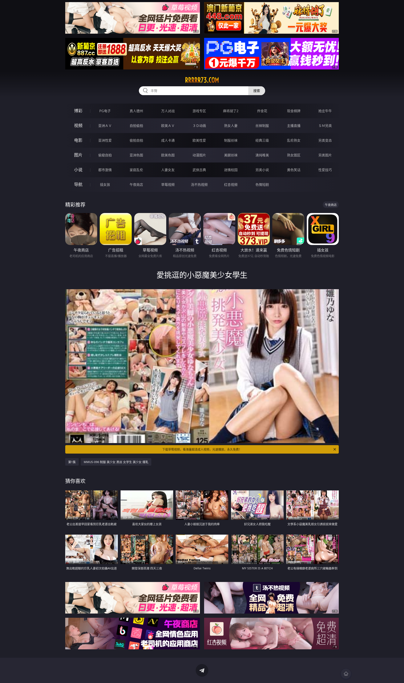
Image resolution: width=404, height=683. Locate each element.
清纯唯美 (262, 155)
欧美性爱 (199, 140)
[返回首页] (346, 674)
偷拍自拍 (136, 140)
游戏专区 (199, 111)
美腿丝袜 (231, 155)
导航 (78, 184)
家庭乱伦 (136, 170)
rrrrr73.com (202, 80)
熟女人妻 (231, 125)
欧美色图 (168, 155)
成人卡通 (168, 140)
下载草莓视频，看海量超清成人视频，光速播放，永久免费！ (202, 449)
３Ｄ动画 (199, 125)
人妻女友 (168, 170)
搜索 (256, 90)
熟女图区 (293, 155)
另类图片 (325, 155)
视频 (78, 125)
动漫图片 (199, 155)
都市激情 (105, 170)
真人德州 (136, 111)
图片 (78, 155)
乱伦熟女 (293, 140)
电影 (78, 140)
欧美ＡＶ (168, 125)
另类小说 (262, 170)
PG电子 (105, 111)
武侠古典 (199, 170)
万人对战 (168, 111)
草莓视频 (168, 184)
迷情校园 (231, 170)
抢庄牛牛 (325, 111)
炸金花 (262, 111)
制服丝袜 (231, 140)
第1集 (72, 462)
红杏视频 (231, 184)
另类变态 (325, 140)
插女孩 (105, 184)
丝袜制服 (262, 125)
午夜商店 (136, 184)
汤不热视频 (199, 184)
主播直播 (293, 125)
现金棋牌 (293, 111)
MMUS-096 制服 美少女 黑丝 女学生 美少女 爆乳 (116, 462)
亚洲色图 (136, 155)
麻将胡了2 (230, 111)
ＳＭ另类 (325, 125)
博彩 (78, 111)
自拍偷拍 (136, 125)
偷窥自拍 (105, 155)
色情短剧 (262, 184)
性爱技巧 (325, 170)
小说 (78, 170)
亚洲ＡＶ (105, 125)
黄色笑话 (293, 170)
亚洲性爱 (105, 140)
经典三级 (262, 140)
